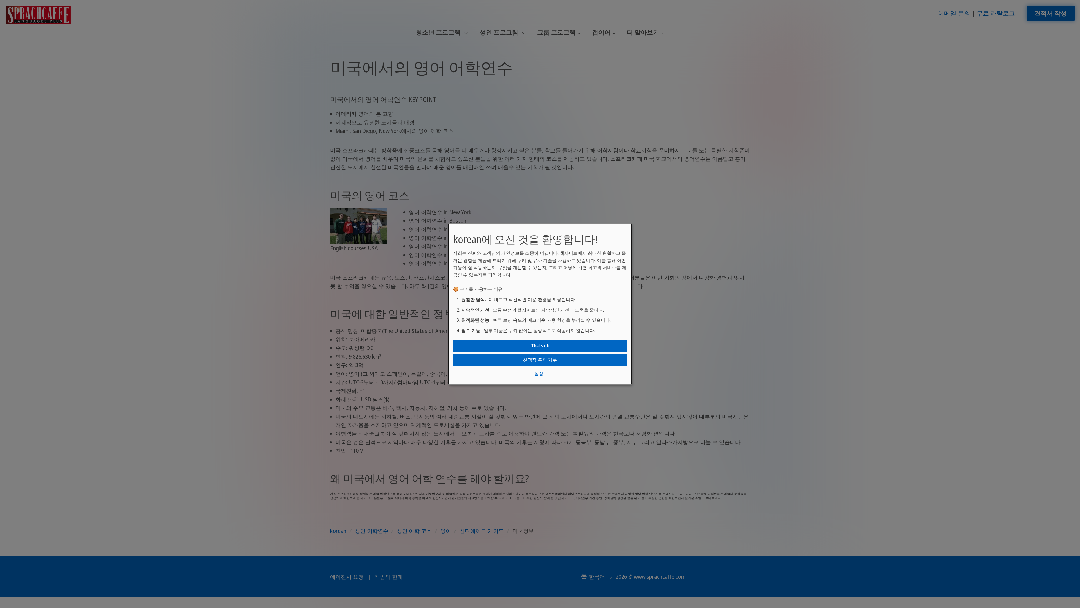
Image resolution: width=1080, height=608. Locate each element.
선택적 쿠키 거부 (540, 360)
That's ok (540, 346)
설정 (538, 373)
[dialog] (540, 304)
